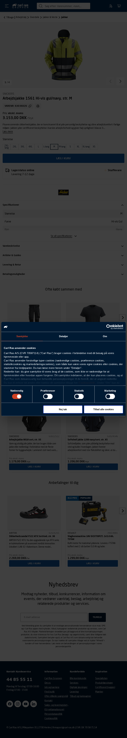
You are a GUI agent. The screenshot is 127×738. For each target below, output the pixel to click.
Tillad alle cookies (103, 409)
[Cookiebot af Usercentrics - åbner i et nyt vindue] (108, 326)
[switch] (48, 396)
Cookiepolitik (87, 382)
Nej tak (63, 409)
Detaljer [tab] (63, 336)
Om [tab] (105, 336)
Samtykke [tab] (22, 336)
